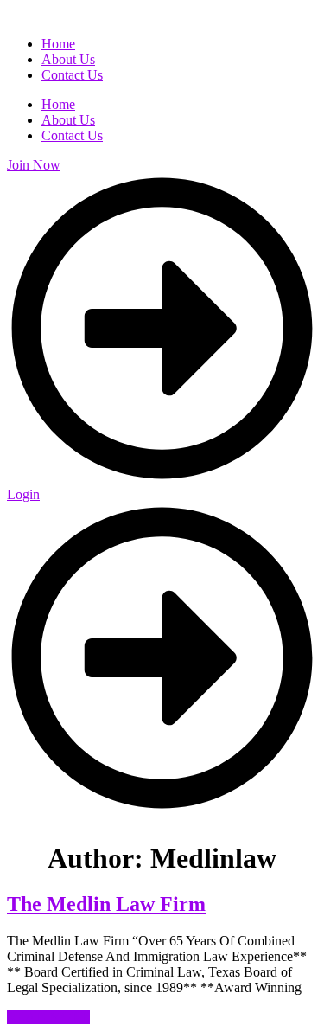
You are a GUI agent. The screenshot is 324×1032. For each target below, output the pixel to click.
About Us (68, 119)
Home (58, 104)
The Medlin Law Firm (106, 904)
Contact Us (72, 135)
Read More (48, 1017)
